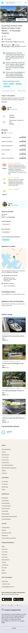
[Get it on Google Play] (18, 599)
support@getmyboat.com (8, 586)
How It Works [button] (5, 481)
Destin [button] (3, 570)
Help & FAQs (5, 581)
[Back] (4, 325)
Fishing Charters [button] (6, 503)
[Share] (2, 36)
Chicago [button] (4, 562)
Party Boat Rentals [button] (6, 519)
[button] (14, 432)
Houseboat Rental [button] (6, 506)
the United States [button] (5, 46)
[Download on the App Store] (7, 599)
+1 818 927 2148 (6, 584)
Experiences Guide (6, 532)
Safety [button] (3, 489)
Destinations (5, 535)
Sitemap (4, 470)
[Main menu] (26, 3)
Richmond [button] (17, 46)
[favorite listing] (5, 36)
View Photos (21, 19)
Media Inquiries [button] (5, 454)
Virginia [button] (12, 46)
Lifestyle (4, 530)
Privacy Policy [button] (5, 460)
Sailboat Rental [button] (5, 513)
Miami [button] (3, 546)
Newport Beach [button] (5, 559)
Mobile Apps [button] (5, 487)
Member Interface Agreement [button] (9, 468)
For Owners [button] (4, 484)
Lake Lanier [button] (4, 549)
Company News (6, 527)
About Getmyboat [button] (6, 449)
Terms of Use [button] (18, 616)
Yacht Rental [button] (5, 511)
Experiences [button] (5, 494)
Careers (4, 452)
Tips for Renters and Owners (9, 538)
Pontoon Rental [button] (5, 508)
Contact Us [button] (4, 473)
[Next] (24, 325)
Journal (4, 523)
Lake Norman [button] (5, 565)
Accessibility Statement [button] (7, 465)
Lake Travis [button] (4, 557)
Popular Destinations (8, 542)
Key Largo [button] (4, 567)
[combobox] (13, 2)
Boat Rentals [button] (5, 498)
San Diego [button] (4, 554)
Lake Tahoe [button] (5, 551)
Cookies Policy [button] (5, 462)
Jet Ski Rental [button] (5, 500)
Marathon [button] (4, 573)
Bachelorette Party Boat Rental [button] (9, 516)
